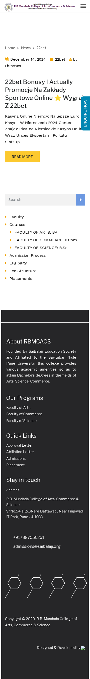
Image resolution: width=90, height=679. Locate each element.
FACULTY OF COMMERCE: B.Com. (46, 240)
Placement (15, 465)
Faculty (17, 216)
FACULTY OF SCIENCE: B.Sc (41, 247)
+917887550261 (28, 537)
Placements (21, 278)
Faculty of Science (21, 421)
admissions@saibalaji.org (36, 546)
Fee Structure (23, 270)
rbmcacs (13, 66)
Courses (17, 224)
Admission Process (28, 255)
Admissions (16, 458)
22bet (60, 59)
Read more (22, 157)
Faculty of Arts (18, 407)
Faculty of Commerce (24, 414)
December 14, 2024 (28, 59)
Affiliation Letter (20, 452)
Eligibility (18, 263)
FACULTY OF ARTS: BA (36, 232)
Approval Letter (19, 445)
